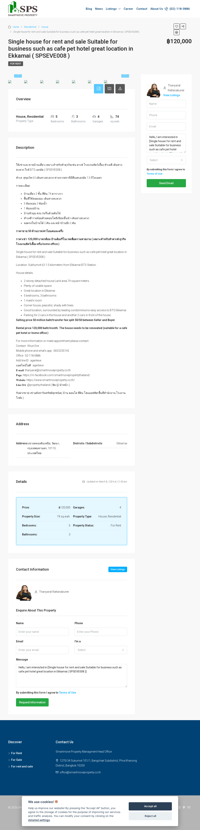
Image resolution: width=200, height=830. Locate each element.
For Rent (15, 63)
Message (22, 659)
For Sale (16, 759)
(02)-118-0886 (179, 9)
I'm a (78, 641)
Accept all (150, 806)
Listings (111, 9)
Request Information (32, 702)
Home (16, 26)
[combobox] (101, 650)
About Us (156, 9)
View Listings (118, 569)
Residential (30, 26)
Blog (89, 9)
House (44, 26)
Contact (141, 9)
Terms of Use (67, 692)
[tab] (98, 88)
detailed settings (39, 820)
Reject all (150, 815)
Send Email (166, 183)
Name (20, 623)
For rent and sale (22, 766)
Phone (79, 623)
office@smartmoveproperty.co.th (80, 772)
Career (128, 9)
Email (19, 641)
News (99, 9)
